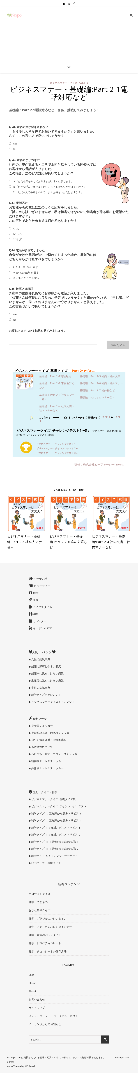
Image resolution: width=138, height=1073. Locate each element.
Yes (15, 143)
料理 (35, 614)
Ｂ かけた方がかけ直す (26, 272)
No (15, 149)
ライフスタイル (42, 607)
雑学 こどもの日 (39, 902)
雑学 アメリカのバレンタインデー (50, 926)
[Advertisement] (69, 34)
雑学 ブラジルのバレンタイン (47, 918)
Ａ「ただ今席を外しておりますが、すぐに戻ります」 (43, 181)
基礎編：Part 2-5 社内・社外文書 (100, 376)
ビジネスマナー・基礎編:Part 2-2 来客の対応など (69, 541)
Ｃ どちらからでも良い (26, 278)
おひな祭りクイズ (39, 910)
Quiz (31, 975)
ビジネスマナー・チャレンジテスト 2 (57, 448)
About (32, 991)
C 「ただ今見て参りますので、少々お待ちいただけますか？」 (48, 192)
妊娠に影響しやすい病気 (46, 666)
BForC (120, 464)
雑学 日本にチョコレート (45, 943)
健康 (35, 592)
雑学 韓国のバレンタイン (45, 935)
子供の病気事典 (40, 687)
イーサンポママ (42, 628)
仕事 (35, 600)
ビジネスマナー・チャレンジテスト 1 (57, 443)
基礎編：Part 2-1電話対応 (55, 376)
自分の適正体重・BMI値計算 (48, 740)
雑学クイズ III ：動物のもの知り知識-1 (55, 841)
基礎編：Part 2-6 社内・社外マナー (101, 383)
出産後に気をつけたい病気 (47, 680)
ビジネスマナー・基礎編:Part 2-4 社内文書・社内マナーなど (111, 541)
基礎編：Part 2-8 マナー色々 (97, 397)
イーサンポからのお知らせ (45, 1024)
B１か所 (17, 234)
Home (32, 983)
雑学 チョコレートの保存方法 (47, 951)
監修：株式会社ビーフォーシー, (95, 464)
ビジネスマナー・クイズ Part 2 (69, 82)
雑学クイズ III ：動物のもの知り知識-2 (55, 848)
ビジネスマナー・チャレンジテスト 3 (57, 453)
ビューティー (41, 586)
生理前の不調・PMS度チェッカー (51, 733)
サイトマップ (37, 1007)
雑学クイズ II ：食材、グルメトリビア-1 (55, 827)
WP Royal (30, 1066)
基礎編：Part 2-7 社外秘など (97, 390)
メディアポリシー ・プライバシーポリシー (55, 1016)
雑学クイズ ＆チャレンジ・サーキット (54, 856)
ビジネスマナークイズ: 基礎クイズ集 (53, 799)
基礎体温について (42, 747)
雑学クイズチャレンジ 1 (46, 694)
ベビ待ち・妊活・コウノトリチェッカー (55, 754)
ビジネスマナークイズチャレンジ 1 (52, 701)
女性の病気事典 (40, 659)
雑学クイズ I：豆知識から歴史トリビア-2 (56, 820)
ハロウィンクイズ (39, 894)
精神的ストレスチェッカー (47, 761)
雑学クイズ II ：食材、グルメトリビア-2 (55, 834)
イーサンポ (40, 578)
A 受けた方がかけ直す (25, 267)
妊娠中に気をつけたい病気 (47, 673)
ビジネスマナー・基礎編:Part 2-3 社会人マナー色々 (26, 541)
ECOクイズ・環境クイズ (46, 863)
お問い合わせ (37, 999)
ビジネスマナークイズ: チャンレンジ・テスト (58, 806)
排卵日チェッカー (42, 725)
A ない (16, 228)
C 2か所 (17, 239)
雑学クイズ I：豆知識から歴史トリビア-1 (56, 813)
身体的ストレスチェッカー (47, 768)
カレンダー (39, 621)
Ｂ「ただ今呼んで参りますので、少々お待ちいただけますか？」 (49, 186)
